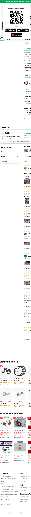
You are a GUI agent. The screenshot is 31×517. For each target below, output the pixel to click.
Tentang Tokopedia (6, 476)
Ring (26, 43)
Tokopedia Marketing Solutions (9, 491)
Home (1, 13)
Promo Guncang (5, 504)
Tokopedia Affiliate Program (8, 486)
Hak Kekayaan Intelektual (8, 478)
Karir (2, 481)
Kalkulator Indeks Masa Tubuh (9, 494)
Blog (2, 484)
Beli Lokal (4, 502)
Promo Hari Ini (5, 499)
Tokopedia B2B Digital (7, 489)
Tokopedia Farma (5, 497)
